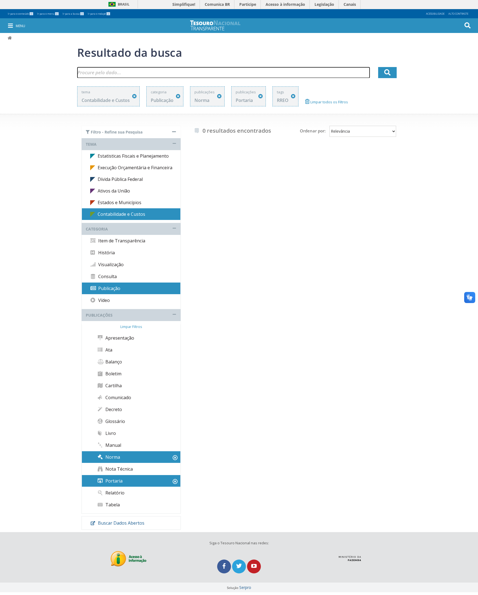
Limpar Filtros (131, 326)
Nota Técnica (118, 469)
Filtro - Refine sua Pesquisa (116, 132)
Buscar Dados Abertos (120, 523)
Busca (471, 25)
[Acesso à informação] (128, 559)
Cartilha (113, 386)
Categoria (97, 229)
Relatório (114, 493)
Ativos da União (114, 191)
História (106, 253)
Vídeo (103, 300)
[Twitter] (239, 566)
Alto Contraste (458, 14)
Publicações (99, 315)
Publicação (108, 288)
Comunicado (117, 397)
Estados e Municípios (119, 202)
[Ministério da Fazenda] (349, 556)
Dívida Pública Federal (120, 179)
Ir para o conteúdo (20, 14)
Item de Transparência (121, 241)
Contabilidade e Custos (121, 214)
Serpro (245, 587)
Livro (110, 433)
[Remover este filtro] (134, 96)
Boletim (112, 374)
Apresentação (119, 338)
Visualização (110, 264)
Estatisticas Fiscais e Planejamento (133, 156)
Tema (91, 144)
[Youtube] (254, 566)
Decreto (113, 409)
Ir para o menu (47, 14)
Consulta (107, 276)
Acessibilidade (435, 14)
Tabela (112, 505)
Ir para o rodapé (98, 14)
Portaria (113, 481)
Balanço (113, 362)
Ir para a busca (73, 14)
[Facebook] (224, 566)
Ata (108, 350)
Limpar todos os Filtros (329, 101)
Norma (112, 457)
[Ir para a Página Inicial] (219, 25)
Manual (112, 445)
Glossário (114, 421)
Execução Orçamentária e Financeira (135, 168)
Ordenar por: (313, 131)
